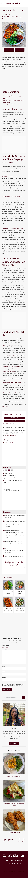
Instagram (5, 406)
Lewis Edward (14, 872)
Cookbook (10, 863)
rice (5, 16)
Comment (5, 649)
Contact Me (17, 863)
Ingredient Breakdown (8, 95)
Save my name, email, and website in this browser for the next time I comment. (13, 685)
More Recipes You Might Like (9, 104)
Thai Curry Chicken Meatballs (14, 776)
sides (8, 16)
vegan (12, 16)
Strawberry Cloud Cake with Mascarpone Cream (14, 804)
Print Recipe (20, 49)
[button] (1, 3)
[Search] (23, 697)
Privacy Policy (14, 866)
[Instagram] (19, 840)
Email (3, 671)
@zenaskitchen (10, 568)
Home (7, 860)
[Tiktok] (23, 840)
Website (4, 677)
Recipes (19, 860)
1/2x (6, 470)
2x (11, 470)
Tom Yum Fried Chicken (14, 832)
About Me (13, 860)
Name (4, 666)
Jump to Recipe (9, 49)
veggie (17, 16)
